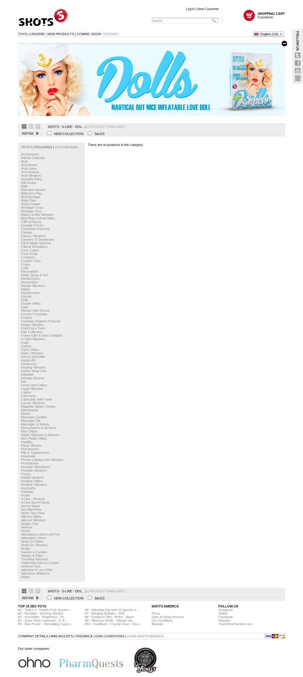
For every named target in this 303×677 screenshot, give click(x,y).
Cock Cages (30, 250)
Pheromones (30, 449)
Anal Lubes (29, 168)
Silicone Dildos (31, 516)
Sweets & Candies (34, 552)
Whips (25, 577)
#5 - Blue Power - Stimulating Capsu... (45, 624)
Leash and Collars (34, 385)
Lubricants (28, 396)
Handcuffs (28, 360)
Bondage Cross (32, 207)
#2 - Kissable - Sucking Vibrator (40, 613)
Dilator (25, 289)
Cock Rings (29, 253)
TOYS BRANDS (66, 147)
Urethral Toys (31, 566)
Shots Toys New (33, 513)
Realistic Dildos (32, 481)
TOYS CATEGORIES (37, 147)
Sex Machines (31, 509)
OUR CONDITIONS (109, 636)
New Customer (208, 9)
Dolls (24, 300)
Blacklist (157, 624)
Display (26, 296)
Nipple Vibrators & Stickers (40, 435)
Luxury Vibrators (33, 403)
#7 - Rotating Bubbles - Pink (105, 613)
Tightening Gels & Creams (40, 563)
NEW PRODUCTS (60, 34)
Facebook (225, 617)
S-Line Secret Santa (35, 502)
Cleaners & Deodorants (38, 239)
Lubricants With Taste (36, 399)
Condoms (28, 257)
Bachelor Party (31, 179)
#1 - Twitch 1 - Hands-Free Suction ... (45, 610)
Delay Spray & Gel (34, 275)
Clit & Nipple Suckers (36, 243)
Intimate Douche (32, 378)
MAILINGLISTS (62, 636)
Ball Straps (28, 182)
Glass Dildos (30, 349)
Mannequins (29, 410)
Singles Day (29, 523)
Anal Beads (29, 165)
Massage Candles (34, 417)
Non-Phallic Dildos (34, 438)
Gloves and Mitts (33, 356)
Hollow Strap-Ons (33, 371)
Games (26, 346)
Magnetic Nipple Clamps (38, 406)
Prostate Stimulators (35, 467)
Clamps (26, 232)
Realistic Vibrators (34, 484)
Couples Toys (31, 261)
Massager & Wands (35, 424)
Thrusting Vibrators (35, 559)
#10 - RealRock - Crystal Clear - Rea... (113, 624)
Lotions (26, 392)
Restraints (28, 488)
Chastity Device (32, 225)
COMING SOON (89, 34)
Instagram (225, 610)
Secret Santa (30, 506)
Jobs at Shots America (168, 617)
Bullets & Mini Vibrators (37, 214)
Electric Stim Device (35, 310)
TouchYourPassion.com (235, 624)
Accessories (30, 154)
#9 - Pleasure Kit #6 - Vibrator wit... (110, 620)
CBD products (31, 221)
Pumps (26, 474)
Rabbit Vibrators (32, 477)
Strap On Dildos (32, 541)
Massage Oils (31, 420)
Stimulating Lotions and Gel (40, 534)
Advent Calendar (33, 158)
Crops (25, 264)
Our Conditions (162, 620)
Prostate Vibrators (34, 470)
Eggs (24, 307)
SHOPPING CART (271, 13)
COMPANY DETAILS (33, 636)
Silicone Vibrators (33, 520)
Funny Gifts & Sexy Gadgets (41, 335)
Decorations (29, 271)
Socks (25, 531)
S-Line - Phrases (33, 499)
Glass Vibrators (32, 353)
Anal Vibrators (31, 175)
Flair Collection (31, 332)
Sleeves (27, 527)
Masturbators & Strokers (39, 428)
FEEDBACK (84, 636)
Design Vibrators (33, 285)
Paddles (27, 442)
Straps (25, 548)
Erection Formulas (34, 314)
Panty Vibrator (31, 445)
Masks (26, 413)
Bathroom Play (31, 193)
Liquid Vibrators (32, 388)
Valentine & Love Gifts (36, 570)
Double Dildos (31, 303)
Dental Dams (30, 278)
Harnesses (29, 364)
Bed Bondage (30, 197)
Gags (25, 342)
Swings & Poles (32, 555)
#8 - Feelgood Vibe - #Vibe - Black (109, 617)
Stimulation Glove (33, 538)
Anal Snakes (30, 172)
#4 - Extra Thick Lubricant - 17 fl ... (43, 620)
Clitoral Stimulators (34, 246)
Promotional (29, 463)
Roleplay (27, 491)
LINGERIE (37, 34)
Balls (24, 186)
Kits (23, 381)
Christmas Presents (35, 229)
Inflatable (27, 374)
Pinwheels (28, 456)
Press (156, 613)
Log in (190, 9)
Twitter (223, 613)
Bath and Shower (33, 190)
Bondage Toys (31, 211)
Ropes (25, 495)
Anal (24, 161)
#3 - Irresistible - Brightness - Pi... (42, 617)
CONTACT (111, 34)
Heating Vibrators (33, 367)
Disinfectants (30, 293)
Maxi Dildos (29, 431)
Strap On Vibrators (34, 545)
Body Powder (30, 204)
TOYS (22, 34)
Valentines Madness (35, 573)
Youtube (224, 620)
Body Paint (28, 200)
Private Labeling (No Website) (42, 459)
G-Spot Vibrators (33, 339)
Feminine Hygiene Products (41, 321)
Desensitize (29, 282)
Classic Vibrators (33, 236)
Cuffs (25, 268)
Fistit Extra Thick (33, 328)
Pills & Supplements (35, 452)
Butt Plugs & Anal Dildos (38, 218)
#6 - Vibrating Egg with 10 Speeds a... (111, 610)
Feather (26, 317)
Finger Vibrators (32, 325)
